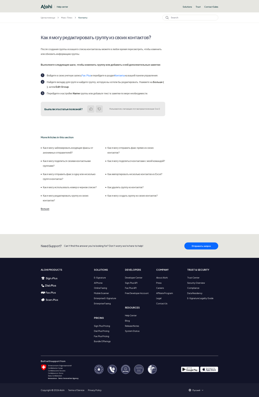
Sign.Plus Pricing (102, 326)
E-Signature (100, 277)
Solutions (187, 6)
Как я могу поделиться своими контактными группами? (67, 163)
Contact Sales (211, 6)
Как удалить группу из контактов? (125, 187)
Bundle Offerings (102, 341)
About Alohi (162, 277)
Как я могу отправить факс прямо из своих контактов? (130, 150)
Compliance (193, 288)
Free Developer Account (137, 293)
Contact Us (161, 303)
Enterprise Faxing (102, 303)
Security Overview (196, 282)
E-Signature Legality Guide (200, 298)
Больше (45, 208)
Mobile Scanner (101, 293)
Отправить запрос (201, 246)
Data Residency (194, 293)
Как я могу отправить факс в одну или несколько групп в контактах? (69, 176)
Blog (127, 320)
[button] (197, 390)
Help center (62, 6)
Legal (158, 298)
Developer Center (133, 277)
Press (159, 282)
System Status (132, 331)
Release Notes (132, 326)
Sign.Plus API (131, 282)
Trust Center (193, 277)
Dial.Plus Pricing (101, 331)
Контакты (82, 17)
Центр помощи (48, 17)
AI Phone (98, 282)
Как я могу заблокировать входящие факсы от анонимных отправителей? (68, 150)
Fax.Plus (86, 75)
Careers (160, 288)
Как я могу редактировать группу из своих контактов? (65, 198)
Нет (99, 109)
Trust (198, 6)
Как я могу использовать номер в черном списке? (70, 187)
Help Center (131, 315)
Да (90, 109)
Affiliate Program (164, 293)
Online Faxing (100, 288)
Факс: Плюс (66, 17)
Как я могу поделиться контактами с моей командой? (136, 160)
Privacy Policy (95, 390)
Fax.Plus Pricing (101, 336)
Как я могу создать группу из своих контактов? (132, 195)
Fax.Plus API (131, 288)
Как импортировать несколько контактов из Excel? (134, 174)
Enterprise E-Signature (105, 298)
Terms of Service (76, 390)
